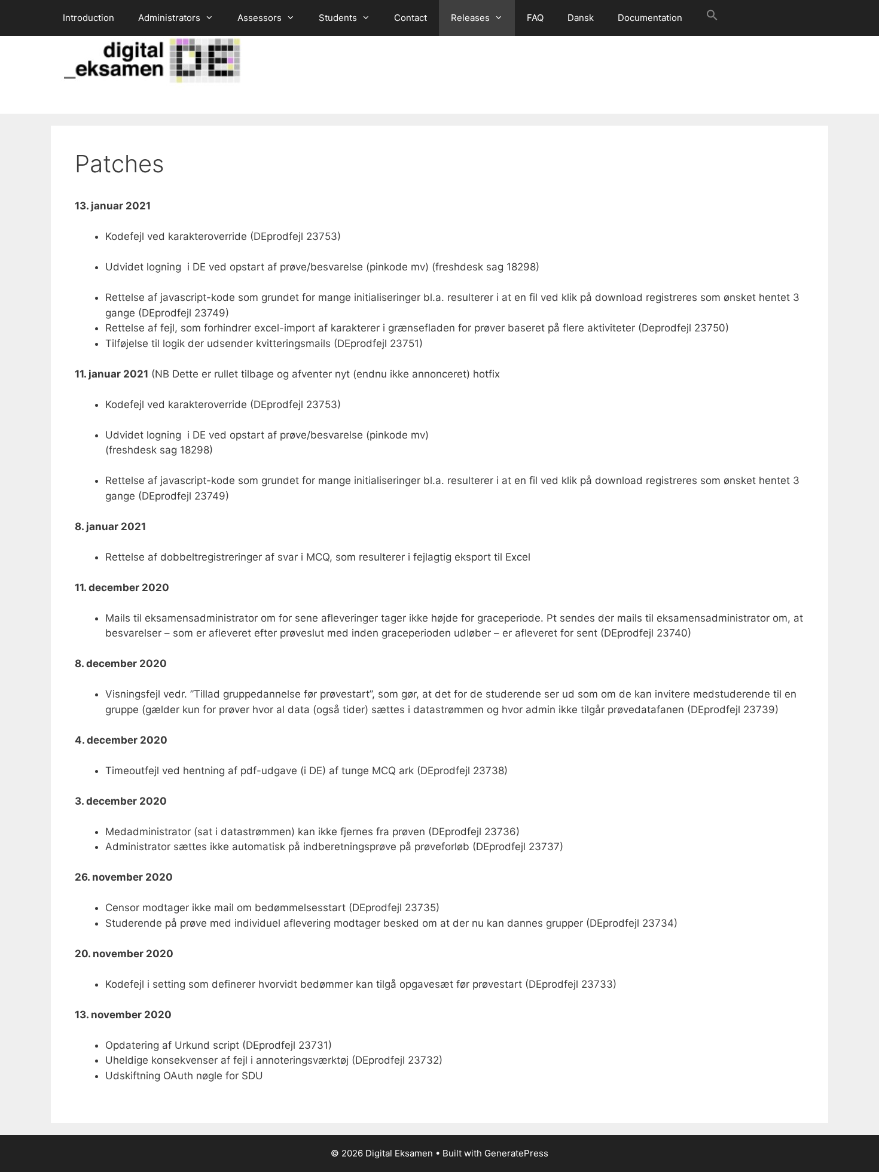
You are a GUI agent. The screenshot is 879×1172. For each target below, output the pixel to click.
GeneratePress (516, 1153)
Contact (410, 17)
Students (338, 17)
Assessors (259, 17)
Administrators (169, 17)
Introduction (88, 17)
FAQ (535, 17)
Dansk (580, 17)
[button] (712, 18)
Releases (470, 17)
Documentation (650, 17)
